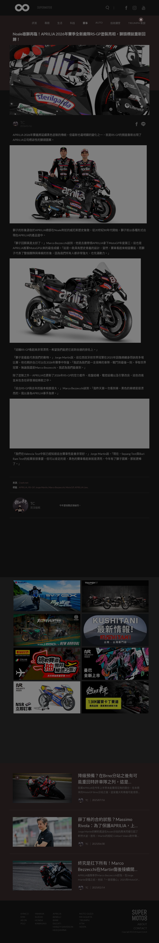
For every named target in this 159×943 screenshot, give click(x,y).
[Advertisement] (79, 44)
